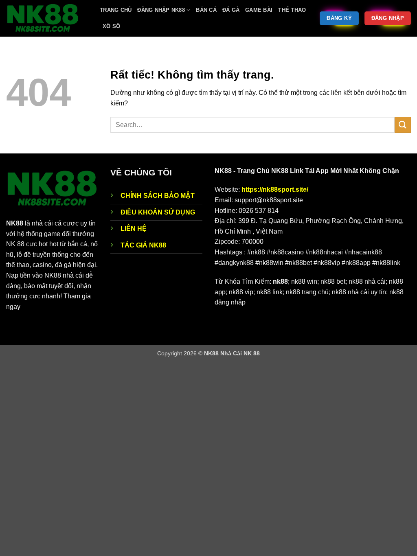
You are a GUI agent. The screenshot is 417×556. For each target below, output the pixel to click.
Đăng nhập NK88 (161, 10)
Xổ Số (111, 26)
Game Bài (258, 10)
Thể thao (292, 10)
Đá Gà (230, 10)
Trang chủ (116, 10)
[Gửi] (403, 125)
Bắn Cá (206, 10)
